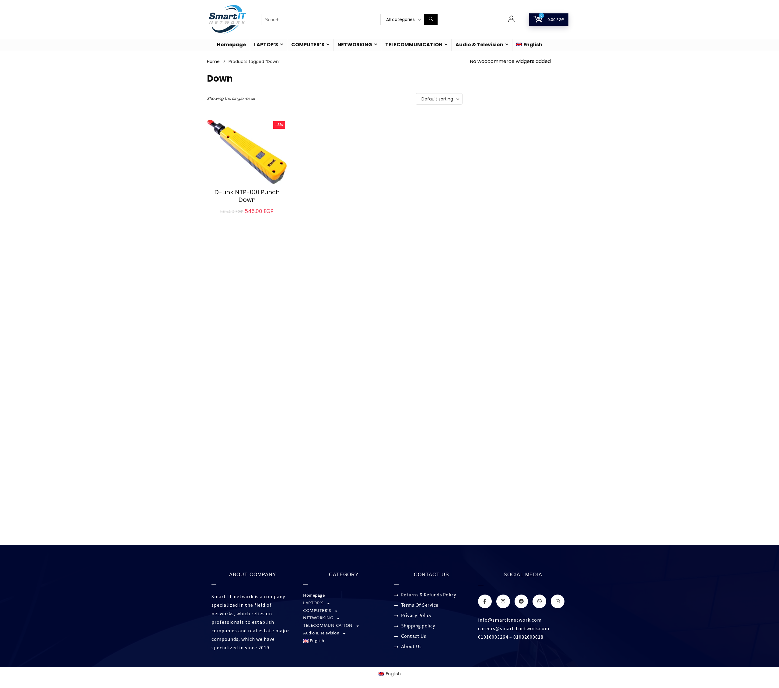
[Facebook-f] (485, 601)
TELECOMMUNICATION (413, 44)
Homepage (231, 44)
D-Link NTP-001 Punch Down (247, 196)
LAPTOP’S (266, 44)
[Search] (431, 19)
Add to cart (247, 217)
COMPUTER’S (307, 44)
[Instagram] (503, 601)
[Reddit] (521, 601)
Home (213, 61)
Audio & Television (479, 44)
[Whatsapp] (539, 601)
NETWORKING (354, 44)
